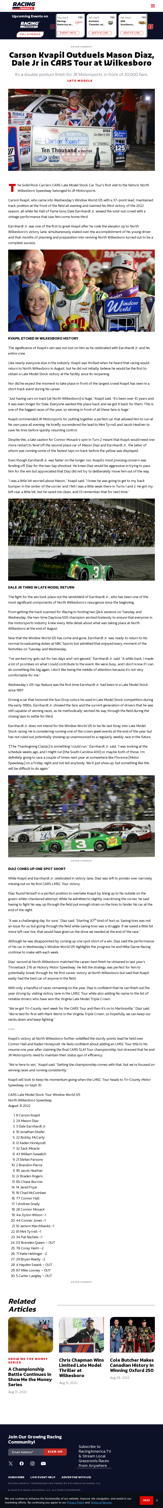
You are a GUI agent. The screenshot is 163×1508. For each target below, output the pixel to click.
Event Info (68, 33)
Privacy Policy (75, 1502)
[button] (150, 26)
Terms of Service (101, 1502)
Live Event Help (42, 1477)
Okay (146, 1500)
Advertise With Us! (76, 1477)
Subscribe (16, 1477)
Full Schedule (30, 34)
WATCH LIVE (100, 33)
